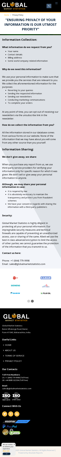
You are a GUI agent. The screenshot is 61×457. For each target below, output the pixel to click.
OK (6, 453)
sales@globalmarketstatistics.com (16, 388)
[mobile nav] (56, 3)
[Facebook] (10, 413)
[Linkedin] (16, 413)
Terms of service (14, 356)
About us (10, 350)
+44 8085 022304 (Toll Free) (16, 380)
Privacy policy (13, 361)
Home (6, 15)
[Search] (49, 6)
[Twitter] (4, 413)
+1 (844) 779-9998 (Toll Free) (16, 377)
